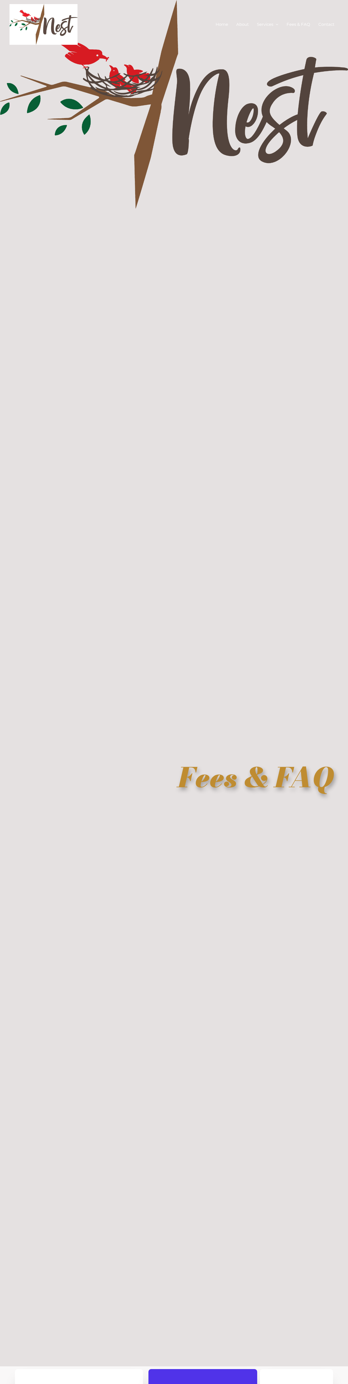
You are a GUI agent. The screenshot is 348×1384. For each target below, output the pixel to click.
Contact (326, 24)
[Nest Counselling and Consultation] (43, 24)
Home (222, 24)
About (242, 24)
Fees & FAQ (298, 24)
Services (265, 24)
